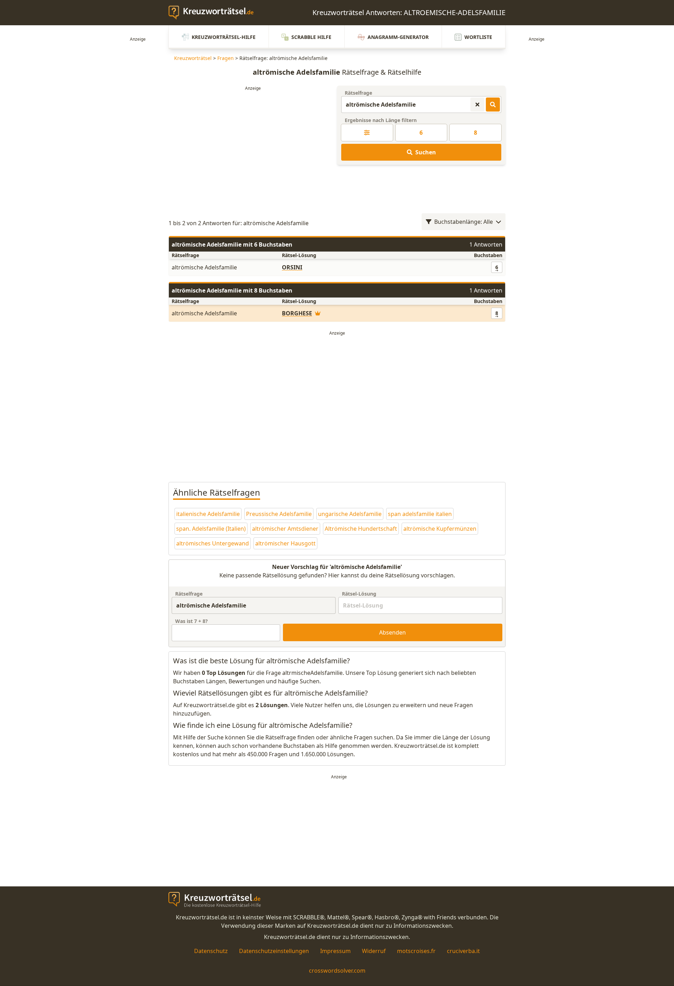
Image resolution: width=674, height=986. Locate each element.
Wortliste (478, 37)
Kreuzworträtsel (193, 58)
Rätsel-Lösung (359, 593)
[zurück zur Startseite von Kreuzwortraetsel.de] (214, 13)
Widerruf (374, 951)
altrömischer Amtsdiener (285, 528)
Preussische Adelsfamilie (279, 514)
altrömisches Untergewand (212, 543)
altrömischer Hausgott (285, 543)
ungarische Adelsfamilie (350, 514)
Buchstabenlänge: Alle (463, 222)
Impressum (335, 951)
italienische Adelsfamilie (208, 514)
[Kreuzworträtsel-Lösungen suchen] (493, 105)
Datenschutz (211, 951)
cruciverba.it (463, 951)
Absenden (392, 632)
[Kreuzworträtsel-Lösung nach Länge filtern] (367, 132)
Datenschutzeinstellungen (274, 951)
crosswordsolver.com (337, 970)
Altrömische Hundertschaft (361, 528)
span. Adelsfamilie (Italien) (211, 528)
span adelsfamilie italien (420, 514)
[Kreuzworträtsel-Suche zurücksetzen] (477, 105)
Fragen (225, 58)
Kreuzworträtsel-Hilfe (224, 37)
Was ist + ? (191, 621)
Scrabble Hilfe (311, 37)
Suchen (425, 152)
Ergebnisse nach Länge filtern (381, 120)
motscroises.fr (416, 951)
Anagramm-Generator (398, 37)
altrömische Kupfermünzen (439, 528)
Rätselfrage (358, 92)
